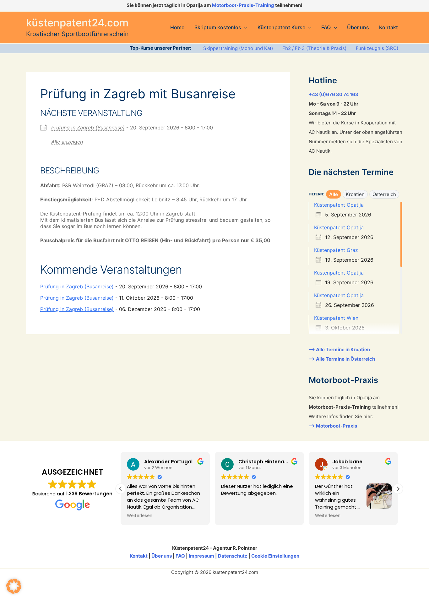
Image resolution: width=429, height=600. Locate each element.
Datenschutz (232, 556)
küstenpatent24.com (77, 22)
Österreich (384, 194)
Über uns (161, 556)
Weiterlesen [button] (139, 516)
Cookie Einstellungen (275, 556)
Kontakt (139, 556)
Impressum (201, 556)
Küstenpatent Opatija (339, 205)
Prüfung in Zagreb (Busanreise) (88, 127)
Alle (333, 194)
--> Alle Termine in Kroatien (339, 349)
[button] (244, 27)
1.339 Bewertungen (89, 493)
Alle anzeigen (67, 142)
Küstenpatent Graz (336, 250)
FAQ (180, 556)
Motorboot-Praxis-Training (243, 5)
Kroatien (355, 194)
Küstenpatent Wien (336, 318)
